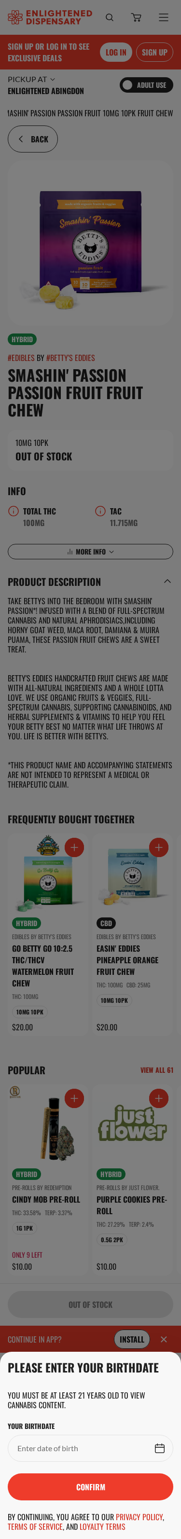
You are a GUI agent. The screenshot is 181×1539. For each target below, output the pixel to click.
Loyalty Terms (102, 1526)
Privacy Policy (139, 1517)
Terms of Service (35, 1526)
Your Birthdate (31, 1426)
